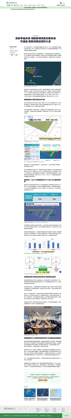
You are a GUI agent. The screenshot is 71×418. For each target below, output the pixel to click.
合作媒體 (63, 409)
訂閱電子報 (59, 5)
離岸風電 (16, 50)
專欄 (15, 5)
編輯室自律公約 (38, 409)
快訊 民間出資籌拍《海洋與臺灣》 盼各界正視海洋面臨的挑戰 (35, 7)
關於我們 (54, 408)
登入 (63, 2)
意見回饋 (63, 411)
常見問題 (54, 409)
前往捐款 (42, 380)
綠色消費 (43, 5)
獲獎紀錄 (54, 411)
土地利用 (38, 5)
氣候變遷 (29, 5)
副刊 (17, 5)
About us (63, 408)
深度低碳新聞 (12, 52)
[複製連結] (18, 54)
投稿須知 (37, 411)
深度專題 (21, 5)
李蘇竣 (13, 48)
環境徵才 (37, 408)
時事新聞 (8, 5)
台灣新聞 (14, 46)
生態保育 (25, 5)
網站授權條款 (47, 409)
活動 (45, 408)
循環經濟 (34, 5)
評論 (12, 5)
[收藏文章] (10, 54)
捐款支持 (63, 5)
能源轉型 (11, 50)
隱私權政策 (46, 411)
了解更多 (49, 415)
